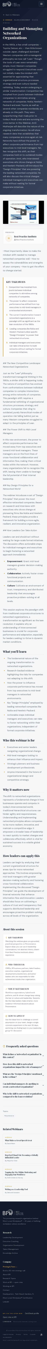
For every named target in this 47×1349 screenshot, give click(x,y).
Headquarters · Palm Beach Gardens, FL (18, 1294)
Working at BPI (8, 1286)
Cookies (32, 1334)
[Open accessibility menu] (41, 1334)
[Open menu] (41, 4)
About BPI (7, 1274)
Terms (25, 1334)
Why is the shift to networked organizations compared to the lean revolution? (22, 1095)
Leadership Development (13, 1237)
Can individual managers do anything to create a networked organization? (21, 1085)
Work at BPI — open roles (13, 1282)
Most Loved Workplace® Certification (18, 1298)
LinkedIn (6, 1302)
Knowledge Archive (10, 1253)
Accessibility (7, 1337)
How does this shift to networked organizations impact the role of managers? (22, 1065)
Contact (6, 1290)
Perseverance (9, 1116)
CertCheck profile (32, 1313)
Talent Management (11, 1249)
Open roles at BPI (10, 1317)
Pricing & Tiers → (10, 1267)
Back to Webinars (13, 15)
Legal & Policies (8, 1334)
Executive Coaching (10, 1241)
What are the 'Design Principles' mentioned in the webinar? (22, 1075)
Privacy (18, 1334)
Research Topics (9, 1278)
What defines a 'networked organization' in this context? (22, 1055)
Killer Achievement (22, 20)
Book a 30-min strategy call (14, 1271)
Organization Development (13, 1245)
